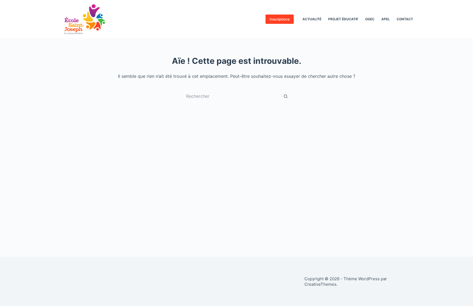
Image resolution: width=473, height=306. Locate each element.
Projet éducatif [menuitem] (343, 19)
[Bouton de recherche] (285, 96)
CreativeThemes (320, 284)
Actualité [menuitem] (311, 19)
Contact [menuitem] (405, 19)
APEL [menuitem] (385, 19)
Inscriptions (280, 19)
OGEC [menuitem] (369, 19)
